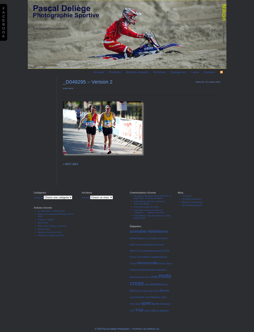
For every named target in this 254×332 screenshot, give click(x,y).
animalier (138, 231)
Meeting (133, 277)
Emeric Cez (135, 257)
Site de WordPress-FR (192, 205)
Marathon (161, 270)
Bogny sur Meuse (159, 238)
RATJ (133, 290)
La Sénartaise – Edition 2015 (51, 211)
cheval (138, 244)
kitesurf (144, 270)
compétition (147, 244)
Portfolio (115, 72)
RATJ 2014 (70, 164)
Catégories (39, 198)
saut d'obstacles (153, 297)
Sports (155, 303)
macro (153, 269)
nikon (147, 284)
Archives (85, 198)
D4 (155, 244)
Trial (139, 310)
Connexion (187, 196)
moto (154, 277)
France (133, 263)
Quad (164, 284)
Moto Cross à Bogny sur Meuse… (53, 226)
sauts (163, 297)
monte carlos (144, 277)
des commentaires (192, 202)
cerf (132, 244)
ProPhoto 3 (138, 329)
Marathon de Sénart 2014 (50, 232)
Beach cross (144, 238)
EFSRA (165, 251)
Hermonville (147, 263)
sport (146, 303)
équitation (164, 310)
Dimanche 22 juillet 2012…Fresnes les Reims (152, 197)
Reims (164, 290)
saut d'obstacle (137, 297)
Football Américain (158, 257)
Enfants (145, 257)
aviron (134, 238)
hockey (161, 263)
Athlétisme (158, 231)
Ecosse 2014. (44, 229)
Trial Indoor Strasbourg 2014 (51, 235)
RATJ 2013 (142, 291)
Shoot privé (135, 304)
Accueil (99, 72)
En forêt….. (156, 207)
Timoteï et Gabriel (46, 219)
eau (159, 251)
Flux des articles (191, 199)
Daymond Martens (148, 251)
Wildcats (155, 310)
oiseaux (155, 284)
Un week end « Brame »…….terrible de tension (149, 211)
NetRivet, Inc (153, 329)
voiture (147, 310)
